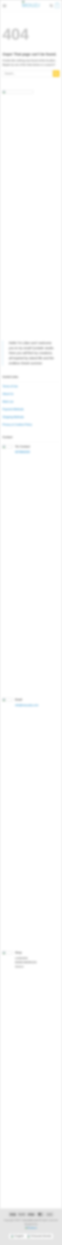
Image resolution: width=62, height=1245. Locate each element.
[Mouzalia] (30, 6)
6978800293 (22, 452)
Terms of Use (10, 386)
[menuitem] (17, 1236)
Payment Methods (13, 409)
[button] (4, 6)
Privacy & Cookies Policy (17, 424)
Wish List (7, 401)
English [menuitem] (19, 1236)
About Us (7, 393)
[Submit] (56, 73)
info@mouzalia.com (26, 705)
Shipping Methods (13, 417)
